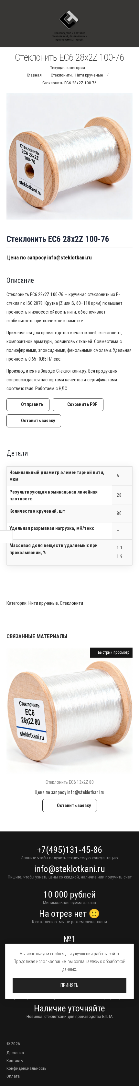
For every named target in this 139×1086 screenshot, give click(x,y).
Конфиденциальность (26, 1068)
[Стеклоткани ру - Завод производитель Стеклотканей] (69, 25)
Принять (69, 985)
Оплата (13, 1076)
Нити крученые (43, 603)
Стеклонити (71, 603)
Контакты (15, 1060)
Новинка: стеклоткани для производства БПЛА (70, 1016)
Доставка (15, 1052)
